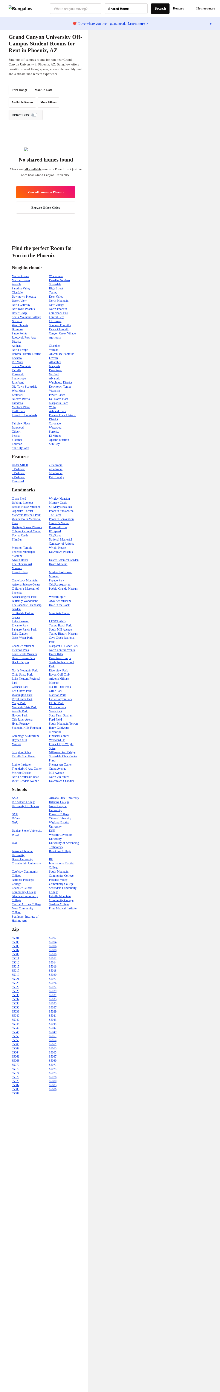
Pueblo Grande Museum (63, 588)
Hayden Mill (19, 740)
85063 (53, 1048)
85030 (15, 995)
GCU (15, 814)
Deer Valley (56, 296)
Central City (56, 317)
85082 (15, 1085)
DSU (52, 830)
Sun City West (20, 448)
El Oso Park (56, 703)
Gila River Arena (22, 719)
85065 (53, 1052)
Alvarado (54, 378)
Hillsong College (59, 802)
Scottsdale (55, 284)
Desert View (19, 300)
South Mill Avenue (60, 629)
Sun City (54, 444)
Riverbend (18, 382)
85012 (53, 958)
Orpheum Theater (22, 511)
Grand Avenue (57, 768)
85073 (53, 1068)
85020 (53, 974)
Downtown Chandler (61, 781)
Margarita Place (58, 403)
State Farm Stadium (61, 715)
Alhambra (55, 362)
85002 (53, 938)
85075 (53, 1073)
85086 (53, 1089)
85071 (53, 1064)
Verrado (53, 349)
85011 (15, 958)
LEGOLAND (57, 621)
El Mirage (55, 435)
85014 (53, 962)
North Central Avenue (62, 650)
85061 (53, 1044)
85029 (53, 991)
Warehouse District (60, 382)
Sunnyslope (19, 378)
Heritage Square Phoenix (27, 527)
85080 (53, 1081)
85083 (53, 1085)
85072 (15, 1068)
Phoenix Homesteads (24, 415)
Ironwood (18, 427)
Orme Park (55, 691)
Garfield (54, 374)
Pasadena (17, 403)
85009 (15, 954)
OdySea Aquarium (60, 584)
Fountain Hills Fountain (26, 727)
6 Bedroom (56, 473)
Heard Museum (58, 564)
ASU (15, 798)
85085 (15, 1089)
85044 (15, 1023)
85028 (15, 991)
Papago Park (56, 580)
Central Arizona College (26, 904)
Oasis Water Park (22, 637)
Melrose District (21, 772)
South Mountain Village (26, 317)
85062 (15, 1048)
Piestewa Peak (20, 650)
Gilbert (16, 431)
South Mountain (21, 366)
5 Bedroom (18, 473)
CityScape (55, 535)
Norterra (17, 321)
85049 (53, 1032)
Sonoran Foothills (60, 325)
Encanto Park (20, 625)
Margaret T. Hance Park (63, 646)
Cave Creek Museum (24, 654)
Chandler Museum (23, 646)
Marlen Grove (20, 276)
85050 (15, 1036)
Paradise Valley (21, 288)
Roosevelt (18, 374)
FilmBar (17, 539)
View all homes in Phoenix (46, 192)
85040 (15, 1015)
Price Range (19, 90)
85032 (15, 999)
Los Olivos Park (22, 691)
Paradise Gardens (59, 280)
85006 (53, 946)
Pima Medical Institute (62, 908)
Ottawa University (60, 818)
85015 (15, 966)
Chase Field (19, 498)
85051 (53, 1036)
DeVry (16, 818)
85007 (15, 950)
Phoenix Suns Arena (61, 511)
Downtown (55, 370)
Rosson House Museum (26, 506)
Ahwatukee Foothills (61, 354)
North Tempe (20, 349)
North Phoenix (58, 309)
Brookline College (60, 851)
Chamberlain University (26, 863)
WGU (15, 834)
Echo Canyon (20, 633)
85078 (53, 1077)
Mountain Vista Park (24, 707)
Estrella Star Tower (23, 756)
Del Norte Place (58, 399)
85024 (53, 983)
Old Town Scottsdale (24, 386)
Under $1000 (20, 465)
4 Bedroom (56, 469)
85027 (53, 987)
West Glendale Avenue (25, 781)
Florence (17, 439)
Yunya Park (19, 703)
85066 (15, 1056)
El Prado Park (57, 707)
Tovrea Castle (20, 535)
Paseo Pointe (19, 333)
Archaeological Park (24, 596)
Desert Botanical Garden (64, 560)
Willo (52, 407)
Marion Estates (21, 280)
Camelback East (58, 313)
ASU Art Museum (60, 601)
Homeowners (205, 8)
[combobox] (75, 8)
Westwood (55, 427)
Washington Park (22, 695)
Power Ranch (57, 394)
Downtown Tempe (60, 386)
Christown (55, 321)
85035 (53, 1003)
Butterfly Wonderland (25, 601)
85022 (53, 978)
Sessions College (59, 904)
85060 (15, 1044)
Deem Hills (56, 654)
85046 (15, 1028)
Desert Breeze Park (23, 658)
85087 (15, 1093)
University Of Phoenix (25, 806)
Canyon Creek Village (62, 333)
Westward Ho (57, 740)
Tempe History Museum (63, 633)
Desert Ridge (20, 313)
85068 (15, 1060)
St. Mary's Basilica (60, 506)
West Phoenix (20, 325)
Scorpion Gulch (21, 752)
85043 (53, 1019)
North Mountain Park (25, 670)
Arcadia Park (20, 711)
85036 (15, 1007)
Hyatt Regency (21, 723)
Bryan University (22, 859)
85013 (15, 962)
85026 (15, 987)
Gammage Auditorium (25, 736)
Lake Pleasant (20, 621)
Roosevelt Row (58, 527)
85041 (53, 1015)
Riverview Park (58, 670)
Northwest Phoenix (23, 309)
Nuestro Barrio (21, 399)
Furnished (18, 481)
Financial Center (59, 736)
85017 (15, 970)
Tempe (53, 292)
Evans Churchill (59, 329)
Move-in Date (43, 90)
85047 (53, 1028)
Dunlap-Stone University (27, 830)
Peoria (16, 435)
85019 (15, 974)
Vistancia (54, 390)
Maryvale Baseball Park (26, 515)
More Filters (48, 102)
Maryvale (54, 366)
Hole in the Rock (59, 605)
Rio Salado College (23, 802)
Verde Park (55, 711)
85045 (53, 1023)
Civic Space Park (22, 674)
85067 (53, 1056)
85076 (15, 1077)
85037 (53, 1007)
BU (51, 859)
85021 (15, 978)
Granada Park (20, 686)
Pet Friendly (56, 477)
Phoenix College (59, 814)
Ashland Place (57, 411)
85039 (53, 1011)
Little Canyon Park (60, 699)
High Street (56, 288)
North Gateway (21, 304)
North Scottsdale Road (25, 776)
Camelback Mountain (25, 580)
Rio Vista (17, 362)
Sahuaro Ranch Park (24, 629)
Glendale (17, 292)
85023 (15, 983)
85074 (15, 1073)
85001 (15, 938)
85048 (15, 1032)
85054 (53, 1040)
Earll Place (18, 411)
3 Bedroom (18, 469)
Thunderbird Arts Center (27, 768)
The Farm (55, 515)
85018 (53, 970)
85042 (15, 1019)
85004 (53, 942)
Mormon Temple (22, 547)
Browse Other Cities (45, 207)
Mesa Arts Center (59, 613)
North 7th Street (59, 776)
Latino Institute (21, 764)
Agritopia (55, 337)
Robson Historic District (26, 354)
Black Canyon (20, 662)
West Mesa (18, 390)
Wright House (57, 547)
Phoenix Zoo (20, 572)
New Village (56, 304)
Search (160, 8)
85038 (15, 1011)
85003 (15, 942)
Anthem (16, 345)
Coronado (55, 423)
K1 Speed (55, 531)
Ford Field (55, 719)
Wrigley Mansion (59, 498)
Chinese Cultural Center (26, 531)
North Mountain (59, 300)
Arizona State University (64, 798)
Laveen (53, 358)
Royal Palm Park (22, 699)
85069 (53, 1060)
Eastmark (17, 394)
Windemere (56, 276)
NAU (15, 822)
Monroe (16, 744)
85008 (53, 950)
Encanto (17, 358)
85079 (15, 1081)
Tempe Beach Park (60, 625)
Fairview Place (21, 423)
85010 (53, 954)
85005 (15, 946)
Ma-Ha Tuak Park (60, 686)
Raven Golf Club (59, 674)
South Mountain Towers (63, 723)
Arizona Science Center (26, 584)
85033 (53, 999)
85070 (15, 1064)
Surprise (54, 431)
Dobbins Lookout (22, 502)
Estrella (16, 370)
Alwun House (20, 560)
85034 (15, 1003)
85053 (15, 1040)
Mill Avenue (56, 772)
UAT (15, 843)
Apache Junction (59, 439)
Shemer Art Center (60, 764)
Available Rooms (22, 102)
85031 (53, 995)
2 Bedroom (56, 465)
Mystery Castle (58, 502)
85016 (53, 966)
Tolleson (17, 444)
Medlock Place (21, 407)
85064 (15, 1052)
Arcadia (16, 284)
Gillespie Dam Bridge (62, 752)
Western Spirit (57, 596)
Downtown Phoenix (24, 296)
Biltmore (17, 329)
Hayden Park (20, 715)
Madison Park (57, 695)
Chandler (54, 345)
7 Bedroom (18, 477)
